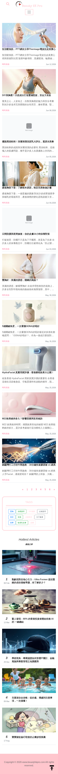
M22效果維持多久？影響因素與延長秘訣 (22, 418)
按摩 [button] (12, 523)
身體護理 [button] (21, 511)
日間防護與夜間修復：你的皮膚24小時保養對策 (26, 234)
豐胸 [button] (12, 511)
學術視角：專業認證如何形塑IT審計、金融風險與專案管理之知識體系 (33, 659)
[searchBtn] (7, 4)
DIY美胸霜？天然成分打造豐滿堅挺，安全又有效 (26, 95)
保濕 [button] (19, 517)
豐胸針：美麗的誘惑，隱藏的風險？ (20, 280)
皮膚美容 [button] (28, 517)
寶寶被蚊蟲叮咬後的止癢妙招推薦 (29, 737)
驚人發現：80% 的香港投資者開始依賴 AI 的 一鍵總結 (32, 620)
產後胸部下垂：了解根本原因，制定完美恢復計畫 (27, 187)
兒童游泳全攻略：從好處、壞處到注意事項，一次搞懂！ (32, 699)
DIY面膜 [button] (32, 511)
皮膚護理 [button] (42, 511)
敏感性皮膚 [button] (22, 523)
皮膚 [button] (32, 523)
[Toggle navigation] (29, 12)
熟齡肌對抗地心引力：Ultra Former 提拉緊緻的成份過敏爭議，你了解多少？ (33, 581)
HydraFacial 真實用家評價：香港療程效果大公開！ (28, 372)
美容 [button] (12, 517)
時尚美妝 (5, 64)
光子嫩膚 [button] (39, 517)
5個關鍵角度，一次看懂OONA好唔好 (20, 326)
